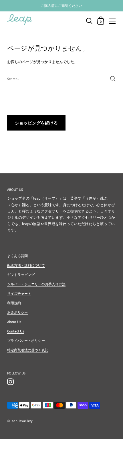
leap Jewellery (22, 421)
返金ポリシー (17, 312)
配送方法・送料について (26, 265)
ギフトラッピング (21, 275)
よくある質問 (17, 256)
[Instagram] (10, 382)
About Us (14, 322)
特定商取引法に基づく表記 (27, 350)
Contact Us (15, 331)
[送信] (113, 79)
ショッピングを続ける (36, 123)
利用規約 (14, 303)
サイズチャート (19, 294)
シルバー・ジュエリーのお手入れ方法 (36, 284)
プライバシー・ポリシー (26, 341)
